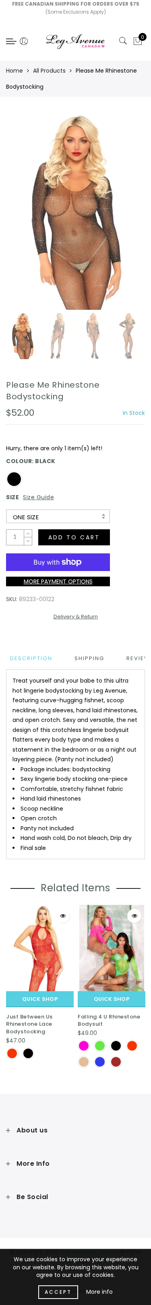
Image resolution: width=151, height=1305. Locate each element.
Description (31, 658)
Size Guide (38, 497)
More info (99, 1292)
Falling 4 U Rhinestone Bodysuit (109, 1020)
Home (14, 71)
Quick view (63, 916)
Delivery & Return (76, 616)
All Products (49, 71)
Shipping (89, 658)
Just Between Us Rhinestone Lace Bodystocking (29, 1024)
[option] (75, 212)
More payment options (58, 581)
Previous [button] (20, 216)
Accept (58, 1292)
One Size (26, 517)
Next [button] (120, 216)
